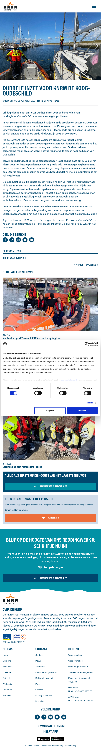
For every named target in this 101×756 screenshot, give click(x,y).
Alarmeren (40, 666)
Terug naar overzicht (14, 258)
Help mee (7, 666)
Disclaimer (40, 701)
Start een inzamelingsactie (80, 672)
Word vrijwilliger (75, 660)
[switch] (38, 393)
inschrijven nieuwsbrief (53, 486)
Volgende (91, 264)
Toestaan (82, 410)
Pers (37, 683)
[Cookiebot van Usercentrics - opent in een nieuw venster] (86, 344)
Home (5, 655)
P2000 (38, 660)
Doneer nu (53, 517)
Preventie (7, 672)
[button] (4, 46)
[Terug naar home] (10, 6)
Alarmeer (7, 695)
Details (90, 403)
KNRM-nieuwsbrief (44, 678)
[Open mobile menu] (94, 6)
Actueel (6, 678)
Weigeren (50, 410)
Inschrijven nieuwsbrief (53, 578)
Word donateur (75, 655)
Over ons (7, 660)
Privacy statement (43, 695)
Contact (39, 655)
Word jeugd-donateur (78, 666)
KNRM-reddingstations (46, 672)
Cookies (39, 689)
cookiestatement (69, 380)
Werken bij (7, 683)
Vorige (79, 264)
